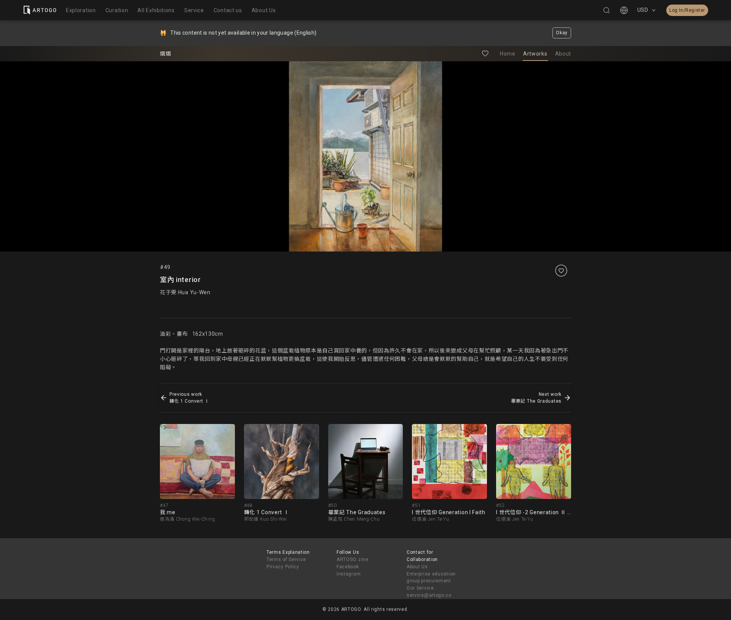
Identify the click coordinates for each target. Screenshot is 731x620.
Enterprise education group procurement (431, 577)
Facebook (348, 566)
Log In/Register (687, 10)
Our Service (420, 588)
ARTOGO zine (353, 559)
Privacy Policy (283, 566)
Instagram (349, 574)
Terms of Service (286, 559)
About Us (417, 566)
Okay (562, 32)
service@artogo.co (429, 595)
